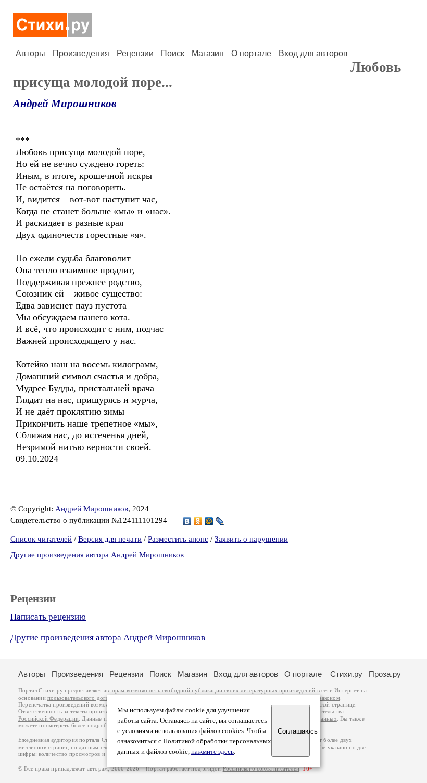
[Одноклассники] (198, 521)
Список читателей (41, 539)
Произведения (81, 53)
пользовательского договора (84, 698)
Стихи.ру (346, 674)
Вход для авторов (313, 53)
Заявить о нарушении (251, 539)
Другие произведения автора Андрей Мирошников (97, 554)
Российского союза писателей (261, 769)
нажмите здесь (212, 751)
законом (329, 698)
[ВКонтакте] (187, 521)
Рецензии (135, 53)
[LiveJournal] (220, 521)
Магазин (208, 53)
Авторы (30, 53)
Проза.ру (385, 674)
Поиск (172, 53)
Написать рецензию (48, 617)
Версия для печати (110, 539)
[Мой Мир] (209, 521)
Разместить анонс (178, 539)
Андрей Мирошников (64, 103)
